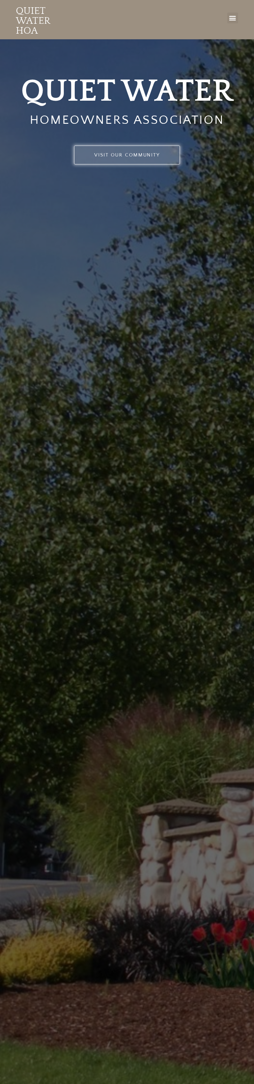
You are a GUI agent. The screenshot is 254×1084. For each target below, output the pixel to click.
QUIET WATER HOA (33, 21)
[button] (232, 18)
